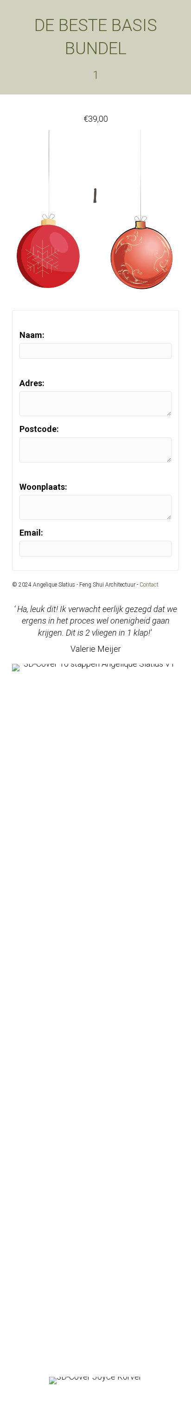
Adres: (32, 383)
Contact (149, 584)
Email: (31, 532)
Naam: (32, 335)
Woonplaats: (43, 487)
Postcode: (39, 429)
